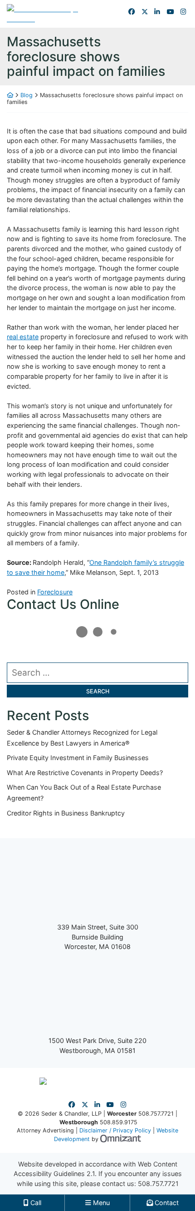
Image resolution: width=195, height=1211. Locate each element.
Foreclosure (55, 592)
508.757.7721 (158, 1183)
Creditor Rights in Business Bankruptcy (66, 813)
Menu (100, 1202)
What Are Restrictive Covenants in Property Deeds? (85, 772)
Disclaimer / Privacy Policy (115, 1130)
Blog (26, 95)
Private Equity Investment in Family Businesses (78, 757)
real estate (23, 337)
